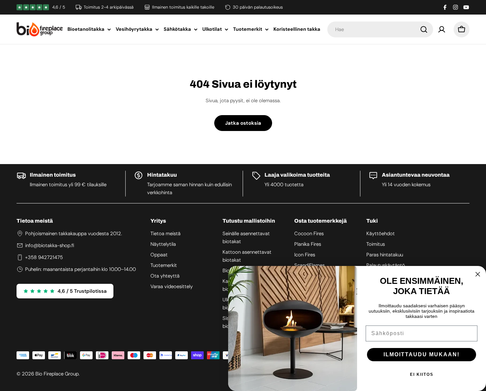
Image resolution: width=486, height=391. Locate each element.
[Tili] (442, 29)
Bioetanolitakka (85, 29)
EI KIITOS (421, 374)
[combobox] (380, 29)
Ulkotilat (212, 29)
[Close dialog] (478, 274)
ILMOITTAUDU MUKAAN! (422, 354)
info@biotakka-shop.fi (49, 245)
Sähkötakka (177, 29)
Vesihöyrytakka (134, 29)
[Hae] (424, 29)
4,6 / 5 (58, 7)
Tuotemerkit (247, 29)
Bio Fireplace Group (57, 373)
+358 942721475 (44, 257)
